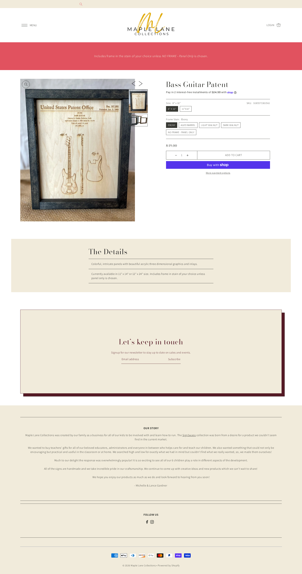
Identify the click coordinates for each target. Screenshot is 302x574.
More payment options (218, 172)
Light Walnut (209, 125)
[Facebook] (147, 522)
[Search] (81, 4)
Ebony (171, 125)
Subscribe (174, 359)
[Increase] (187, 155)
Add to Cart (233, 155)
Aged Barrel (188, 125)
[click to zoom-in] (26, 84)
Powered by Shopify (169, 565)
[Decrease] (176, 155)
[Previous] (133, 83)
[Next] (140, 83)
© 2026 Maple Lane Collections (139, 565)
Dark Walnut (231, 125)
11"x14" (186, 108)
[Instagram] (152, 522)
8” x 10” (172, 108)
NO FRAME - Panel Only (181, 132)
